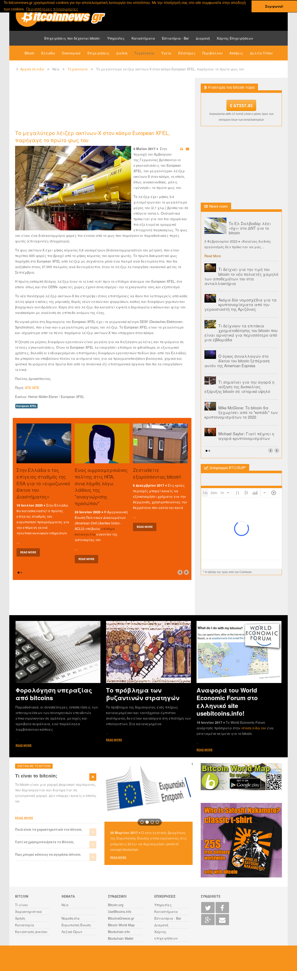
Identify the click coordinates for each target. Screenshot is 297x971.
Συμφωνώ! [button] (274, 6)
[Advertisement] (99, 103)
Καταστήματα (143, 38)
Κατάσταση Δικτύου (31, 931)
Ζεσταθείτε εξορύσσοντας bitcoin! (157, 473)
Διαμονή (203, 38)
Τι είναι (21, 904)
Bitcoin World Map (121, 925)
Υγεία (166, 53)
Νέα (64, 904)
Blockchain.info (119, 931)
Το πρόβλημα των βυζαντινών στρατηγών (142, 694)
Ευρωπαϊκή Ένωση (76, 925)
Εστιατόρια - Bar (175, 38)
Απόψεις (236, 53)
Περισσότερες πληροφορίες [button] (52, 9)
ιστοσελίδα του (254, 728)
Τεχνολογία (144, 53)
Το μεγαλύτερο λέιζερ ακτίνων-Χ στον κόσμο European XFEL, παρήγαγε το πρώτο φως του (92, 136)
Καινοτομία (24, 925)
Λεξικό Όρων (71, 931)
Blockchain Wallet (120, 938)
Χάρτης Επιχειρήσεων (235, 38)
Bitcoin (29, 53)
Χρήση (20, 918)
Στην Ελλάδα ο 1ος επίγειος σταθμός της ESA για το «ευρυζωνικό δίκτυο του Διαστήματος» (43, 483)
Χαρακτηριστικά (28, 911)
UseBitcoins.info (119, 911)
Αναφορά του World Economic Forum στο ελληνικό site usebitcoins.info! (227, 701)
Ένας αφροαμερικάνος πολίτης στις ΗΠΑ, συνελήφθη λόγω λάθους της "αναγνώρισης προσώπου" (101, 487)
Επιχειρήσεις (98, 53)
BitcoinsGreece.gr (121, 918)
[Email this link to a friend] (187, 148)
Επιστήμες (186, 53)
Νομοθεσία (70, 918)
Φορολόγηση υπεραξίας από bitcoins (54, 694)
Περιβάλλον (212, 53)
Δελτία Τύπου (261, 53)
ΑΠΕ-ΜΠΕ (32, 387)
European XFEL (26, 406)
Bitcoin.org (115, 904)
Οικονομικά (71, 53)
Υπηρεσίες (116, 38)
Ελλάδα (48, 53)
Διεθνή (121, 53)
